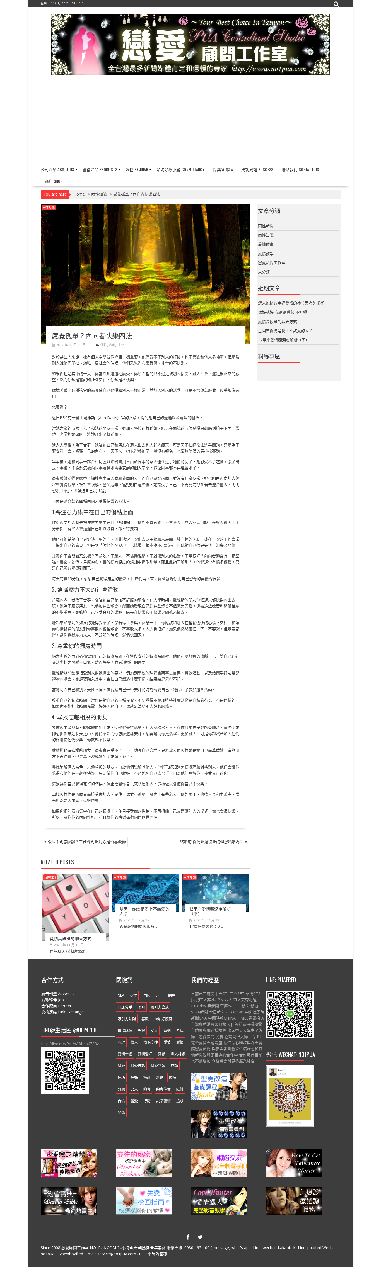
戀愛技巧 (138, 1065)
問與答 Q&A (223, 169)
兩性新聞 (266, 225)
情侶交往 (150, 1042)
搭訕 (147, 1077)
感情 (180, 1042)
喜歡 (145, 1018)
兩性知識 (48, 207)
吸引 (141, 1007)
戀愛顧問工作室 (271, 262)
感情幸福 (125, 1053)
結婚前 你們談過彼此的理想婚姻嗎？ (211, 841)
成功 (174, 1065)
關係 (121, 1112)
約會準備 (163, 1088)
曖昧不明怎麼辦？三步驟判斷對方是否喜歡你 (87, 841)
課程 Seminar (137, 169)
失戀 (141, 1030)
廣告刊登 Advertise (58, 993)
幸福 (180, 1030)
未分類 (264, 271)
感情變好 (145, 1053)
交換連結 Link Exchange (62, 1012)
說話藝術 (163, 1100)
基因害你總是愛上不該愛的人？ (144, 911)
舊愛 (134, 1100)
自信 (121, 1100)
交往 (133, 995)
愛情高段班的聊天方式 (70, 938)
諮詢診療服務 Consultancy (180, 169)
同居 (171, 995)
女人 (154, 1030)
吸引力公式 (160, 1007)
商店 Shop (54, 181)
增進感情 (125, 1030)
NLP (121, 995)
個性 (103, 344)
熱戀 (121, 1088)
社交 (120, 344)
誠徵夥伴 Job (52, 999)
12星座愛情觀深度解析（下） (210, 911)
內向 (112, 344)
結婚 (180, 1088)
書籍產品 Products (100, 169)
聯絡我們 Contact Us (300, 169)
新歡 (159, 1077)
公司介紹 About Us (57, 169)
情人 (134, 1042)
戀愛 (121, 1065)
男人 (134, 1088)
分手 (159, 995)
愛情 (167, 1042)
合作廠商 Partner (56, 1005)
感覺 (161, 1053)
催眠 (146, 995)
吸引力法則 (127, 1018)
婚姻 (167, 1030)
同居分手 (125, 1007)
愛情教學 (266, 253)
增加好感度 (163, 1018)
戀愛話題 (158, 1065)
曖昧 (172, 1077)
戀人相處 (178, 1053)
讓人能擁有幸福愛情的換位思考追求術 (291, 303)
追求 (180, 1100)
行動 (147, 1100)
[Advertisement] (190, 121)
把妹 (134, 1077)
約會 (147, 1088)
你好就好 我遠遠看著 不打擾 (282, 312)
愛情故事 (266, 244)
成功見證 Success (257, 169)
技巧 (121, 1077)
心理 (121, 1042)
